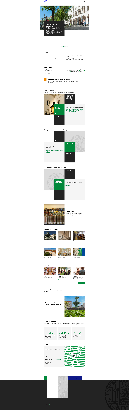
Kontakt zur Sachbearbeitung (70, 72)
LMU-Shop (65, 408)
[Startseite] (45, 378)
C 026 (79, 70)
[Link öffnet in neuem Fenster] (57, 387)
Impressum (52, 408)
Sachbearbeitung (53, 84)
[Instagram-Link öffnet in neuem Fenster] (76, 378)
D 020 (81, 70)
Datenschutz (48, 408)
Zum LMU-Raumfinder (47, 404)
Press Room (61, 408)
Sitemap (45, 408)
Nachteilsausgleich (48, 152)
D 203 (67, 71)
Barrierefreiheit (57, 408)
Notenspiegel (47, 149)
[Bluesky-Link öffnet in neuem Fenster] (73, 378)
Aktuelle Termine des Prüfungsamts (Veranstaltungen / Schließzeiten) (74, 109)
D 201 (84, 70)
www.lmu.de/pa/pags (58, 359)
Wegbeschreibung (48, 364)
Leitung (67, 184)
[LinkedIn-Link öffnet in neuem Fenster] (80, 378)
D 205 (70, 71)
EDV (66, 186)
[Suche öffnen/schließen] (82, 1)
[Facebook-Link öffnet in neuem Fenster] (69, 378)
